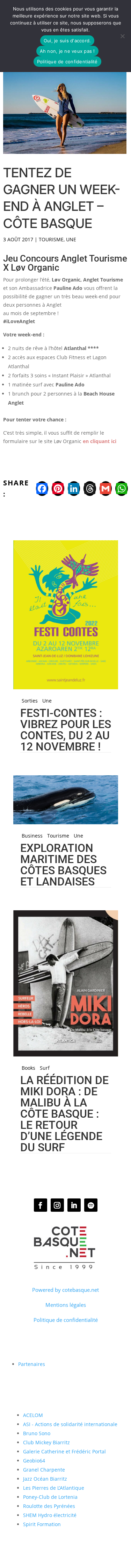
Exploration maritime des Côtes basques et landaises (63, 864)
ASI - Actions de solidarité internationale (70, 1424)
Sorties (30, 701)
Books (28, 1068)
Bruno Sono (36, 1433)
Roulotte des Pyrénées (49, 1506)
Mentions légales (65, 1304)
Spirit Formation (42, 1524)
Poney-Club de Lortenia (50, 1497)
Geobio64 (34, 1460)
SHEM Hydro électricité (50, 1515)
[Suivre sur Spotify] (90, 1205)
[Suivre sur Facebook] (40, 1205)
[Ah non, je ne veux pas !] (122, 36)
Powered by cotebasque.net (65, 1289)
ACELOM (33, 1415)
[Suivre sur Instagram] (57, 1205)
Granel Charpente (44, 1469)
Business (32, 836)
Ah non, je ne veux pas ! (67, 51)
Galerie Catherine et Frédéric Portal (64, 1451)
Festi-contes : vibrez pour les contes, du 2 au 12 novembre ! (65, 729)
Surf (45, 1068)
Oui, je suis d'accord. (67, 40)
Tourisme (51, 239)
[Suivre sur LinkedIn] (74, 1205)
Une (71, 239)
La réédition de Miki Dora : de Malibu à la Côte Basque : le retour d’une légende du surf (64, 1114)
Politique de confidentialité (66, 1319)
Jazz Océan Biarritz (45, 1478)
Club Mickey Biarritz (46, 1442)
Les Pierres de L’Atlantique (53, 1488)
